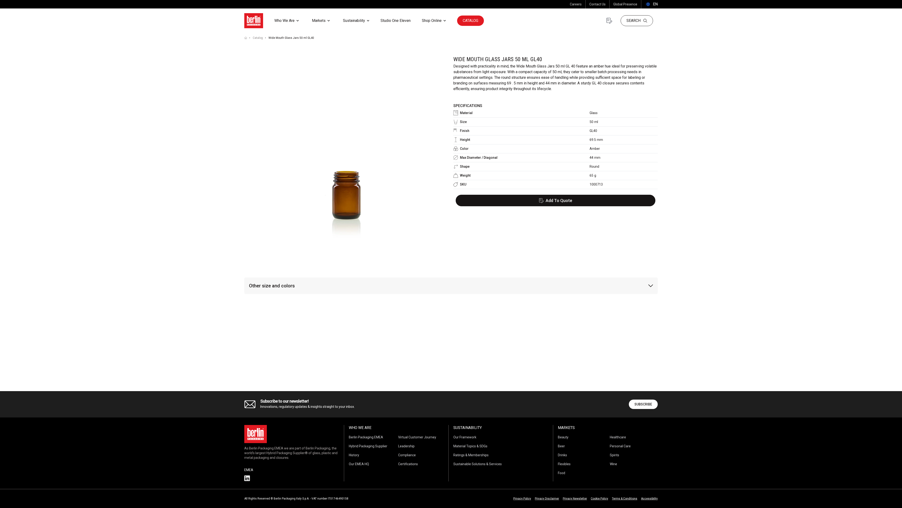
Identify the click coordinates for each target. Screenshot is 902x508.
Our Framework (464, 437)
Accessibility (649, 498)
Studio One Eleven (396, 20)
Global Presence (625, 4)
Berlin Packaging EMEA (366, 437)
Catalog (470, 20)
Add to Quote (559, 200)
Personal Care (620, 446)
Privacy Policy (522, 498)
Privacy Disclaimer (547, 498)
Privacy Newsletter (575, 498)
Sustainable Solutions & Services (477, 464)
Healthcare (618, 437)
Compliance (407, 455)
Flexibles (564, 464)
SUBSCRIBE (643, 404)
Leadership (406, 446)
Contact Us (597, 4)
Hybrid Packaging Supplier (368, 446)
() (651, 4)
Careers (576, 4)
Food (561, 473)
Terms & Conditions (624, 498)
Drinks (562, 455)
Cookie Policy (599, 498)
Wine (613, 464)
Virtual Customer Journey (417, 437)
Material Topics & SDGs (470, 446)
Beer (561, 446)
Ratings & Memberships (471, 455)
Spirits (614, 455)
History (354, 455)
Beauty (563, 437)
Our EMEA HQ (359, 464)
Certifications (408, 464)
